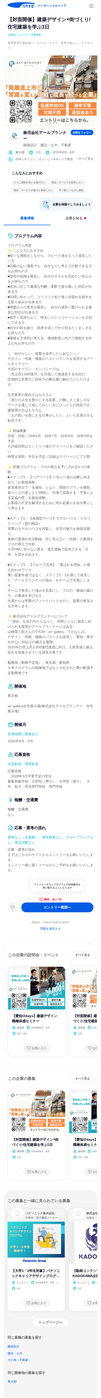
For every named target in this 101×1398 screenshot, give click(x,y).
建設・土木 (15, 1353)
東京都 (12, 1381)
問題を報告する (50, 928)
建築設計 (13, 1346)
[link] (17, 1213)
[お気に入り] (12, 907)
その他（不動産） (19, 1360)
